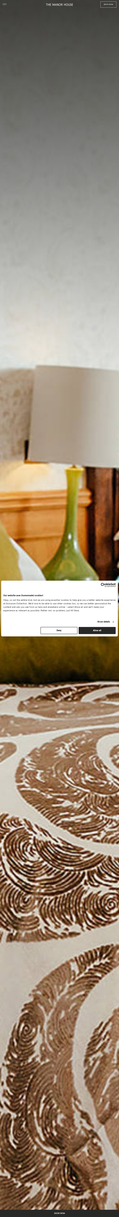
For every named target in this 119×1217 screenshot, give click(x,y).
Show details (103, 622)
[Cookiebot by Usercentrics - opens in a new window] (103, 585)
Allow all (97, 630)
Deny (59, 630)
